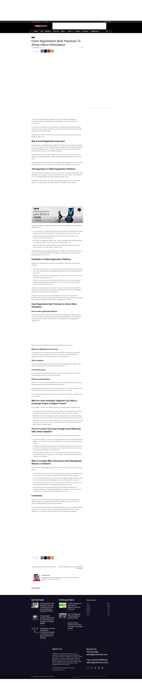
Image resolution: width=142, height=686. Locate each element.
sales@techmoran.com (58, 670)
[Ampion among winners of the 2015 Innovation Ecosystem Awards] (62, 624)
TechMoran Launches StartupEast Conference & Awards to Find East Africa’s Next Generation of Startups (47, 633)
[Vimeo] (108, 22)
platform (54, 225)
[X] (106, 22)
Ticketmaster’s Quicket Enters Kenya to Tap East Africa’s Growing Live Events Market (47, 619)
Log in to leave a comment (38, 590)
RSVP (47, 233)
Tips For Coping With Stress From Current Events (43, 567)
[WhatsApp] (52, 51)
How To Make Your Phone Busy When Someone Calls (74, 616)
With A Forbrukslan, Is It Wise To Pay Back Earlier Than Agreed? (71, 567)
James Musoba (36, 47)
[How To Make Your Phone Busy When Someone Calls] (62, 615)
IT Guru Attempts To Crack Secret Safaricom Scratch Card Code (75, 606)
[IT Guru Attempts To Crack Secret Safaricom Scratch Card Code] (62, 605)
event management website (48, 467)
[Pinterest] (48, 51)
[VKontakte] (98, 668)
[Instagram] (104, 22)
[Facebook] (103, 22)
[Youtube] (109, 22)
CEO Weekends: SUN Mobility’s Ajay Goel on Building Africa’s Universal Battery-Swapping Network (47, 607)
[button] (107, 31)
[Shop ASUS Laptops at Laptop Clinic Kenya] (57, 214)
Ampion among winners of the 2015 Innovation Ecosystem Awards (75, 625)
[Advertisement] (44, 10)
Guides (33, 37)
